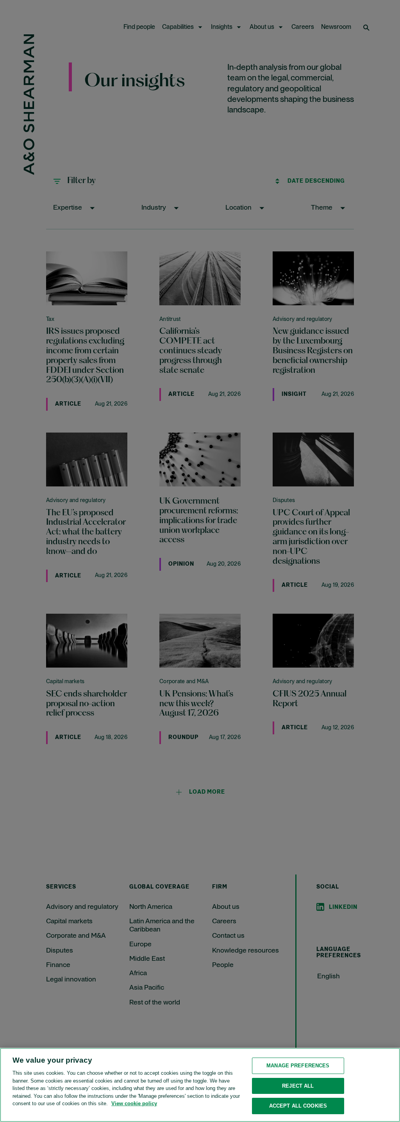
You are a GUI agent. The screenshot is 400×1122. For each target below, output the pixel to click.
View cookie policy (134, 1103)
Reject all (298, 1086)
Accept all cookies (298, 1106)
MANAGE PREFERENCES (297, 1066)
